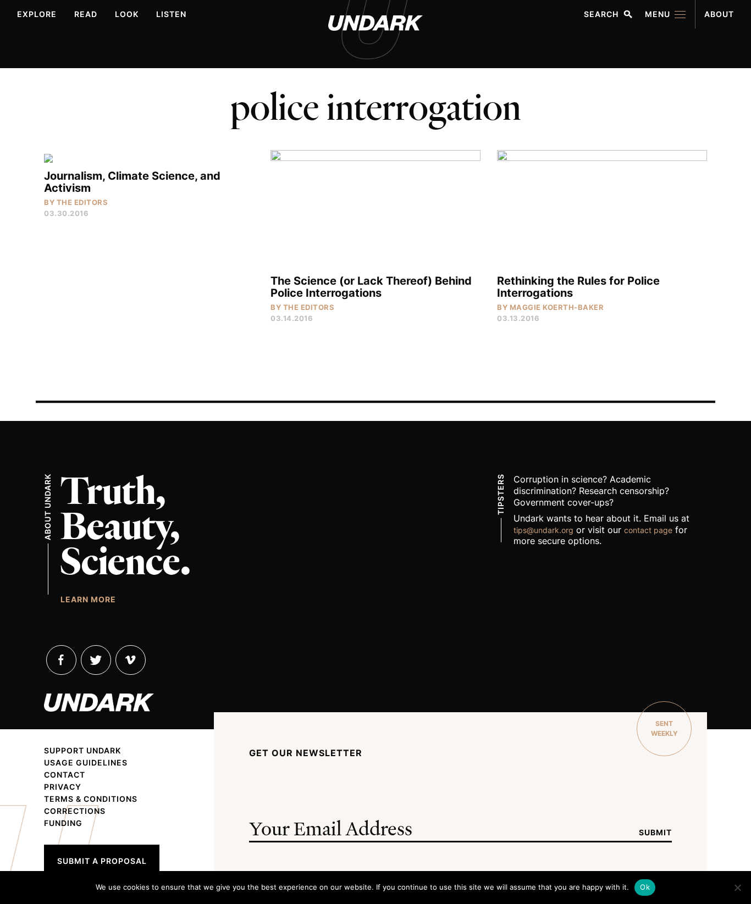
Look (127, 14)
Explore (37, 14)
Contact (64, 775)
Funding (63, 823)
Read (85, 14)
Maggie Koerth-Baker (557, 307)
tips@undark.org (543, 530)
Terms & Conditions (90, 799)
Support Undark (82, 751)
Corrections (75, 811)
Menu (657, 14)
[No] (737, 887)
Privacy (62, 787)
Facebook (61, 660)
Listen (171, 14)
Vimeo (130, 660)
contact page (648, 530)
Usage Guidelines (86, 763)
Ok (645, 887)
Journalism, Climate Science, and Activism (132, 182)
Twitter (96, 660)
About (719, 14)
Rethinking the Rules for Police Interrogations (578, 287)
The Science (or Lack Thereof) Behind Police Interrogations (371, 287)
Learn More (88, 599)
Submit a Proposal (102, 861)
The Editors (82, 202)
